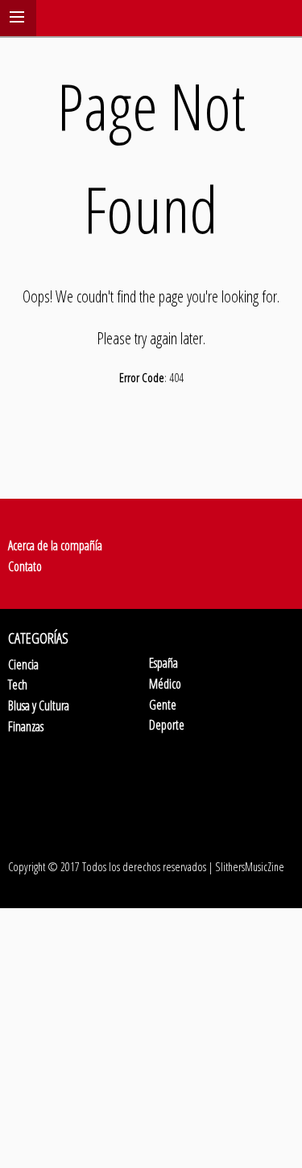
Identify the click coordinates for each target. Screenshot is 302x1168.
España (163, 663)
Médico (165, 684)
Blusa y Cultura (38, 705)
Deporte (166, 725)
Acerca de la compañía (55, 545)
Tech (17, 684)
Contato (25, 566)
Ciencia (23, 664)
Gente (162, 705)
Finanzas (25, 726)
